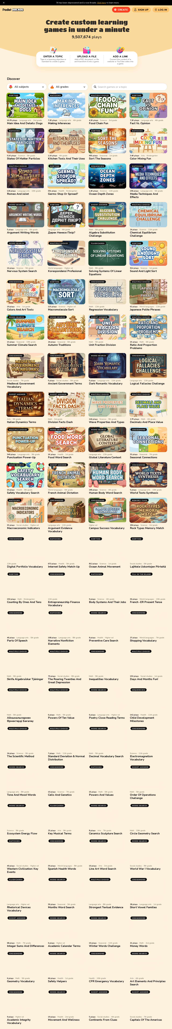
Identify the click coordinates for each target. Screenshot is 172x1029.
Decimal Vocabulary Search (106, 756)
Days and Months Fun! (144, 679)
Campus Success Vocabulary (107, 528)
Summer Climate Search (22, 345)
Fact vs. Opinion (140, 123)
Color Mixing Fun (140, 158)
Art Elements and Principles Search (148, 982)
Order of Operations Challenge (143, 796)
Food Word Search (59, 457)
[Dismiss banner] (3, 2)
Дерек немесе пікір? (61, 232)
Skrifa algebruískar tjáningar (25, 679)
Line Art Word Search (102, 869)
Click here (101, 2)
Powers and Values (101, 795)
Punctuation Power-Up (21, 457)
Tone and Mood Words (21, 795)
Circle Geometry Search (145, 833)
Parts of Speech (17, 640)
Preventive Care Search (103, 640)
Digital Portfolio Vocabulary (25, 566)
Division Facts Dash (60, 422)
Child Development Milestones (142, 719)
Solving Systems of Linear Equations (105, 272)
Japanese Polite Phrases (145, 309)
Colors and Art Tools (20, 309)
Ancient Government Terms (65, 383)
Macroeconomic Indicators (23, 528)
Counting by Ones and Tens (24, 602)
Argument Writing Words (23, 232)
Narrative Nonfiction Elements (61, 642)
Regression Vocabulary (103, 309)
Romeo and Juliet (18, 194)
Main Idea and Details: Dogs (25, 123)
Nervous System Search (22, 271)
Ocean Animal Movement (104, 566)
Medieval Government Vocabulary (21, 385)
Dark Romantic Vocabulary (106, 383)
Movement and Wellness (64, 1020)
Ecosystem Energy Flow (22, 833)
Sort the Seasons (100, 158)
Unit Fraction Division (102, 345)
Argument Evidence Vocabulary (60, 529)
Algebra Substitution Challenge (102, 234)
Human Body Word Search (105, 493)
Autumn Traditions (59, 345)
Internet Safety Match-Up (64, 566)
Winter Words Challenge (104, 946)
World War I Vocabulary (145, 869)
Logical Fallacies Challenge (147, 383)
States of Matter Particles (23, 158)
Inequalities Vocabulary (104, 679)
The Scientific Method (20, 756)
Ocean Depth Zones (101, 194)
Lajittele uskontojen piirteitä (148, 566)
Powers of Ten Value (61, 718)
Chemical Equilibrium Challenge (143, 234)
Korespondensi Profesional (65, 271)
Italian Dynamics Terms (21, 422)
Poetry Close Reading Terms (107, 718)
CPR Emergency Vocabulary (106, 981)
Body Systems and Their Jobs (107, 602)
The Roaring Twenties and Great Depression (64, 680)
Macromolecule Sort (61, 309)
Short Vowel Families (143, 907)
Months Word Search (61, 907)
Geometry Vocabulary (21, 981)
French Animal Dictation (63, 493)
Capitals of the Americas (146, 1020)
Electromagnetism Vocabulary (141, 758)
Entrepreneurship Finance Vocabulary (64, 603)
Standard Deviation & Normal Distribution (66, 758)
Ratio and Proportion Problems (143, 346)
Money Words (139, 946)
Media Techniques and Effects (144, 195)
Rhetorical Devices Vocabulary (19, 909)
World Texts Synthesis (144, 493)
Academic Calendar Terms (64, 946)
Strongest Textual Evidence (106, 907)
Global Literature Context (105, 457)
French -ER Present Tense (146, 602)
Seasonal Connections (143, 457)
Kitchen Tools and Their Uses (66, 158)
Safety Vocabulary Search (23, 493)
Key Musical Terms (59, 833)
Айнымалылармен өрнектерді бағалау (20, 719)
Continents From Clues (103, 1020)
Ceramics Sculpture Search (105, 833)
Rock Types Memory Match (147, 528)
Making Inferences (59, 123)
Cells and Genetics (60, 795)
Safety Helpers (57, 981)
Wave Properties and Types (106, 422)
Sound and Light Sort (143, 271)
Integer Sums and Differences (25, 946)
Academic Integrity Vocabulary (19, 1021)
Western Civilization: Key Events (22, 870)
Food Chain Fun (98, 123)
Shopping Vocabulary (143, 640)
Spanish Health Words (62, 869)
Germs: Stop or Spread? (63, 194)
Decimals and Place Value (146, 422)
